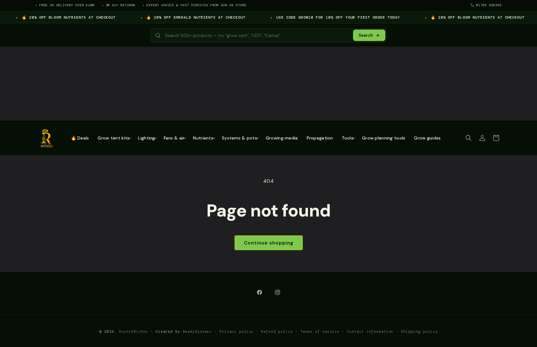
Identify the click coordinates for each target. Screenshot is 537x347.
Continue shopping (268, 243)
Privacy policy (236, 331)
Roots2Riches (134, 331)
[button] (113, 138)
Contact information (370, 331)
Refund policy (277, 331)
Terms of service (320, 331)
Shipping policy (419, 331)
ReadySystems (197, 331)
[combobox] (256, 35)
